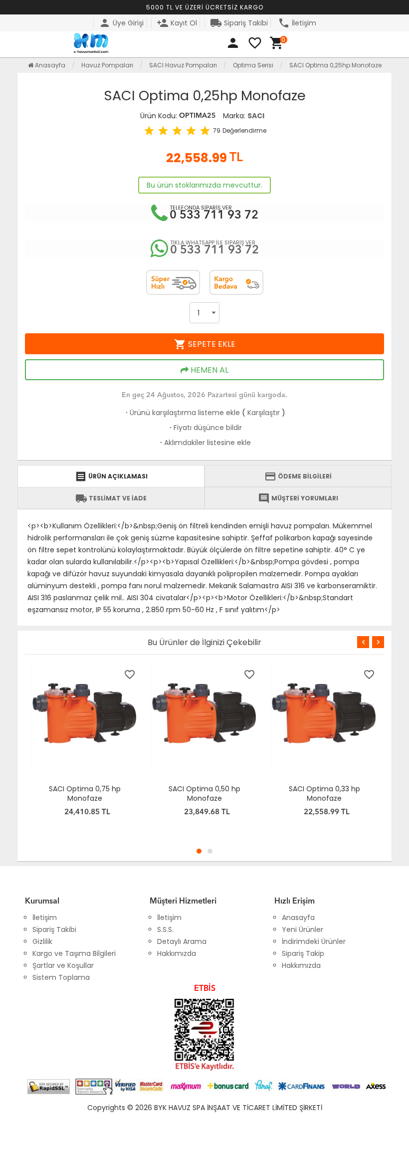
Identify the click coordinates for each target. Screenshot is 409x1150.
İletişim (297, 23)
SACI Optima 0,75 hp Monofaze (85, 793)
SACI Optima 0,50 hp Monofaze (204, 793)
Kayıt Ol (177, 23)
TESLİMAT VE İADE (111, 498)
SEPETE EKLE (204, 344)
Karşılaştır (263, 413)
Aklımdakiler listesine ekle (204, 443)
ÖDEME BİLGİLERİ (298, 476)
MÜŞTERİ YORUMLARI (298, 498)
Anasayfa (49, 65)
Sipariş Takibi (239, 23)
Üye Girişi (121, 23)
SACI (255, 116)
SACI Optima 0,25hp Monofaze (335, 65)
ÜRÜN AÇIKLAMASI (111, 476)
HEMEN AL (208, 370)
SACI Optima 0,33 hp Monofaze (324, 793)
